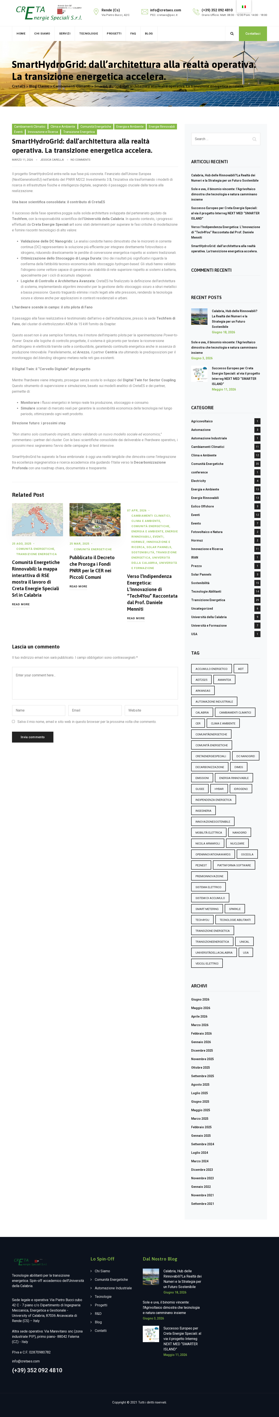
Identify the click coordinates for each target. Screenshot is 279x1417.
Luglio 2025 (199, 1093)
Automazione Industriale (209, 438)
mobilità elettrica (209, 832)
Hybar (219, 789)
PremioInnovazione (209, 876)
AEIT (241, 669)
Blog (149, 33)
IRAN (194, 557)
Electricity (198, 481)
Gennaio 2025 (201, 1135)
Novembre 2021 (202, 1195)
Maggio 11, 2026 (224, 389)
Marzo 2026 (199, 1025)
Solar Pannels (158, 547)
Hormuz (138, 541)
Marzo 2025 (199, 1118)
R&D (98, 1314)
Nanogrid (240, 832)
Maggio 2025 (200, 1110)
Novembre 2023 (202, 1178)
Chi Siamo (42, 33)
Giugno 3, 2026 (202, 358)
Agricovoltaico (202, 421)
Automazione (201, 430)
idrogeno (241, 789)
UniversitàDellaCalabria (214, 952)
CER (198, 723)
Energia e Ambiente (130, 126)
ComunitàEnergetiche (211, 734)
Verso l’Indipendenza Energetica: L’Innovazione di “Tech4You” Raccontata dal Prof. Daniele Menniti (225, 232)
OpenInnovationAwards (213, 854)
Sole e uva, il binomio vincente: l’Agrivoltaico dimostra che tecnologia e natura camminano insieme (224, 194)
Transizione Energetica (79, 132)
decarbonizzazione (210, 767)
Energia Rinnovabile (234, 778)
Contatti (101, 1331)
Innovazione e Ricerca (43, 132)
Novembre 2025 (202, 1059)
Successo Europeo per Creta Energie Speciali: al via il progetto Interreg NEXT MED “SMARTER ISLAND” (225, 213)
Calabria (202, 712)
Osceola (247, 854)
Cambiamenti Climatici (29, 126)
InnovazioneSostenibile (213, 821)
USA (194, 634)
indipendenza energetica (214, 799)
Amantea (224, 679)
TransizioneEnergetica (212, 941)
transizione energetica (213, 930)
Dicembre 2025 (202, 1050)
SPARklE (235, 909)
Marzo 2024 (199, 1161)
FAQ (133, 33)
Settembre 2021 (202, 1203)
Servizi (65, 33)
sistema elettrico (208, 887)
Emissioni (202, 778)
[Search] (232, 33)
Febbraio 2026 (201, 1033)
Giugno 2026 (200, 999)
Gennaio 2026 (201, 1042)
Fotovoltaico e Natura (207, 532)
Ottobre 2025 (200, 1067)
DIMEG (239, 767)
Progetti (114, 33)
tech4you (202, 920)
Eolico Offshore (202, 506)
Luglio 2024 (199, 1152)
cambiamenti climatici (235, 712)
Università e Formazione (209, 625)
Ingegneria (203, 810)
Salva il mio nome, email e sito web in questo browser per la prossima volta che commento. (87, 722)
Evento (196, 523)
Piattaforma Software (234, 865)
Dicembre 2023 (202, 1169)
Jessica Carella (52, 159)
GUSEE (200, 789)
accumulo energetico (212, 669)
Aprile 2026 (199, 1016)
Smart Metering (207, 909)
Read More (21, 604)
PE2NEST (201, 865)
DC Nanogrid (245, 756)
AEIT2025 (201, 679)
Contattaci (252, 33)
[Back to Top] (270, 1410)
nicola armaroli (208, 843)
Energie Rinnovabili (162, 126)
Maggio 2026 (200, 1008)
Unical (244, 941)
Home (21, 33)
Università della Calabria (209, 617)
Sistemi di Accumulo (210, 898)
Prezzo (196, 566)
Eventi (18, 132)
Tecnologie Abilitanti (206, 591)
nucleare (237, 843)
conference (199, 472)
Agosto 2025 (200, 1084)
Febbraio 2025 (201, 1127)
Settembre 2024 (202, 1144)
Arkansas (203, 690)
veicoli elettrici (207, 963)
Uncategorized (202, 608)
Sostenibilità (142, 552)
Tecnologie (88, 33)
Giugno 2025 (200, 1101)
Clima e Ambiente (63, 126)
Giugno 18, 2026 (223, 332)
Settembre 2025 (202, 1076)
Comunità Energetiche (95, 126)
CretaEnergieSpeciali (211, 756)
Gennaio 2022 (201, 1186)
